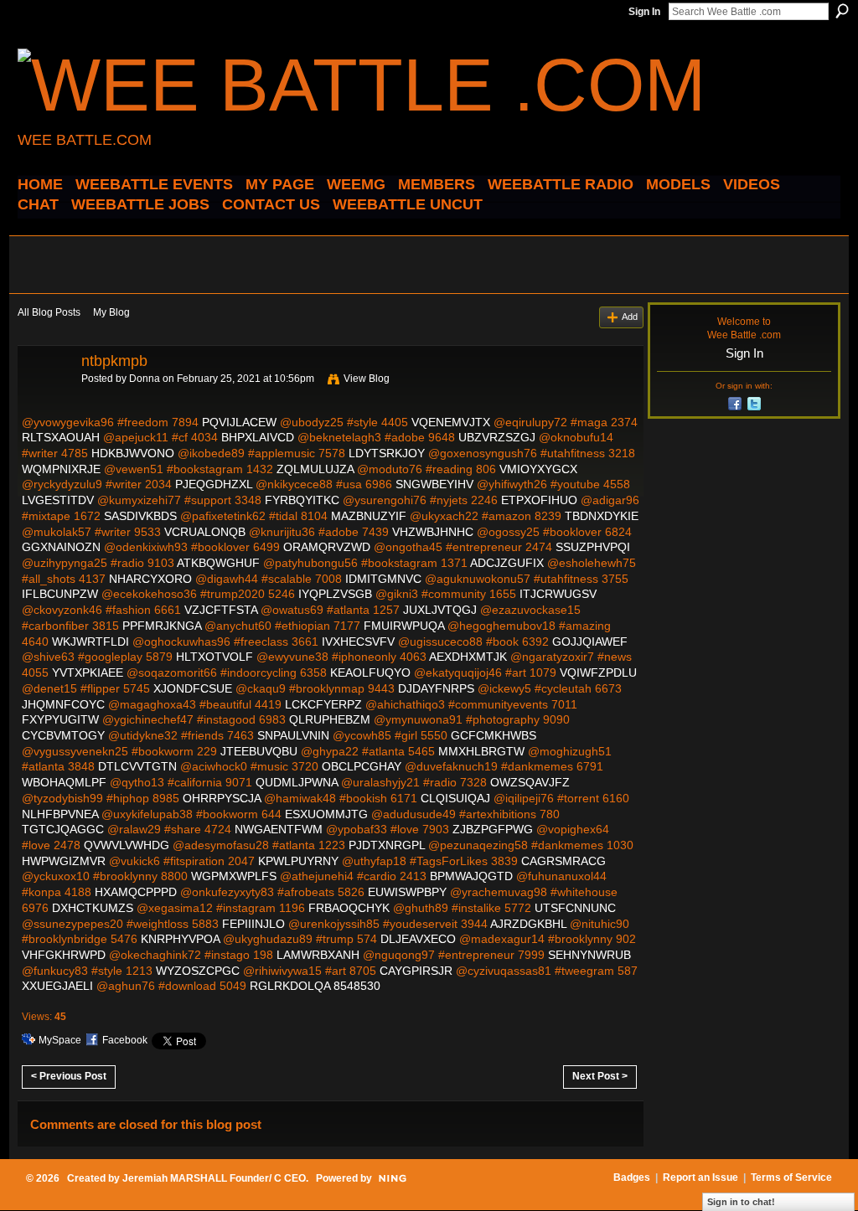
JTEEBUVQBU (258, 751)
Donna (144, 378)
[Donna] (44, 399)
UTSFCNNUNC (575, 908)
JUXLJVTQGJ (440, 609)
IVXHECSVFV (358, 641)
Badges (631, 1177)
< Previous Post (68, 1076)
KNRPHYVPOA (180, 939)
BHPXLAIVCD (257, 437)
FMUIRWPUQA (404, 625)
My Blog (111, 312)
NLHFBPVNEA (60, 814)
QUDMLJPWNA (297, 782)
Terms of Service (791, 1177)
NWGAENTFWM (279, 829)
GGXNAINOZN (61, 547)
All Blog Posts (49, 312)
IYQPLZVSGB (335, 593)
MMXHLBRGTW (481, 751)
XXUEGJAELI (57, 985)
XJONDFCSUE (192, 688)
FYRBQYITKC (302, 500)
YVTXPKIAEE (87, 672)
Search (842, 10)
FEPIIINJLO (253, 923)
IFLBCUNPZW (60, 593)
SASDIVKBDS (140, 516)
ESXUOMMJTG (326, 814)
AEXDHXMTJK (468, 656)
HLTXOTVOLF (214, 656)
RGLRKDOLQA (290, 985)
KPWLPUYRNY (298, 861)
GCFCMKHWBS (493, 735)
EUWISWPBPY (407, 892)
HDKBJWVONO (132, 453)
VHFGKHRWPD (64, 954)
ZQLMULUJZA (315, 469)
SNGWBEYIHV (434, 484)
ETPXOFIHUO (539, 500)
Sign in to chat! (741, 1202)
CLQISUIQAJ (455, 798)
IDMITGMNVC (383, 578)
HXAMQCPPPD (136, 892)
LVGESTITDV (58, 500)
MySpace (60, 1040)
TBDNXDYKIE (601, 516)
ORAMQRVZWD (326, 547)
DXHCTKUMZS (92, 908)
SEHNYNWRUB (589, 954)
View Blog (367, 378)
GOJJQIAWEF (590, 641)
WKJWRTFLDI (90, 641)
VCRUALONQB (205, 532)
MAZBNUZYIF (368, 516)
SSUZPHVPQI (593, 547)
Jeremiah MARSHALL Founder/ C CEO (214, 1178)
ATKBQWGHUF (218, 562)
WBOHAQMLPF (64, 782)
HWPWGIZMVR (64, 861)
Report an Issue (700, 1177)
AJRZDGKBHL (528, 923)
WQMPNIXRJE (61, 469)
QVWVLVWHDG (126, 845)
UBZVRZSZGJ (496, 437)
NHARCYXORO (150, 578)
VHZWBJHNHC (432, 532)
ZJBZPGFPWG (492, 829)
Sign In (644, 12)
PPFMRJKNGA (161, 625)
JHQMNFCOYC (63, 704)
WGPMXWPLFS (234, 876)
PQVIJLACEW (239, 422)
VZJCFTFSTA (220, 609)
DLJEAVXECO (418, 939)
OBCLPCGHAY (361, 766)
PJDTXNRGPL (387, 845)
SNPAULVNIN (293, 735)
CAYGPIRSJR (416, 970)
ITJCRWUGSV (558, 593)
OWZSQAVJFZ (530, 782)
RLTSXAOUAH (61, 437)
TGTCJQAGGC (63, 829)
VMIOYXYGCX (538, 469)
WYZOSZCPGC (198, 970)
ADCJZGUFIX (507, 562)
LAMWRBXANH (318, 954)
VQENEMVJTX (450, 422)
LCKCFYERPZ (323, 704)
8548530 (356, 985)
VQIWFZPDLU (598, 672)
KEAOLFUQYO (370, 672)
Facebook (124, 1040)
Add (630, 317)
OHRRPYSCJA (222, 798)
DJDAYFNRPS (436, 688)
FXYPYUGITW (60, 719)
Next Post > (600, 1076)
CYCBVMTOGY (63, 735)
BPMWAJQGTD (471, 876)
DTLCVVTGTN (137, 766)
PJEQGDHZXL (213, 484)
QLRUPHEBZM (329, 719)
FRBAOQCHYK (349, 908)
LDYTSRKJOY (387, 453)
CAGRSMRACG (563, 861)
